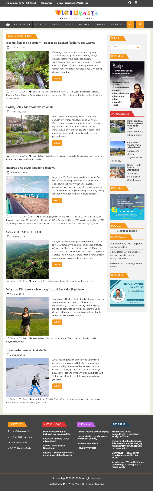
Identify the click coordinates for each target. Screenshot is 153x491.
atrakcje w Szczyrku (42, 281)
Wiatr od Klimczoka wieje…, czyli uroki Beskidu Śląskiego (45, 289)
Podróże (14, 91)
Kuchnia (84, 424)
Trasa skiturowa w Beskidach (26, 350)
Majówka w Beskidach (27, 223)
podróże (53, 95)
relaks (68, 399)
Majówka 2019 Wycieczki (77, 220)
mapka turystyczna (79, 156)
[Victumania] (7, 24)
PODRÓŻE (40, 24)
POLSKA (56, 24)
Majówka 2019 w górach (28, 220)
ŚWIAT (69, 24)
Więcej (57, 78)
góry (62, 399)
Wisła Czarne (12, 98)
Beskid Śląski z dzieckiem (79, 91)
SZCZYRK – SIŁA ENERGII (23, 232)
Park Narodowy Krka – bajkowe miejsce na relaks (126, 245)
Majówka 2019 (79, 216)
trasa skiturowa (86, 399)
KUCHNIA (84, 24)
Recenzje (119, 424)
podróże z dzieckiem (67, 95)
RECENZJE (116, 24)
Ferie (56, 399)
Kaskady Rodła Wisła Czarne (35, 95)
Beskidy (95, 91)
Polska (81, 95)
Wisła (38, 159)
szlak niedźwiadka (26, 159)
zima (44, 402)
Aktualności (120, 114)
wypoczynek (34, 402)
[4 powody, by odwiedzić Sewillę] (140, 24)
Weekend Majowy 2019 (87, 223)
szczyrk (90, 281)
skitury (75, 399)
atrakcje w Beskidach (43, 91)
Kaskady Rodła (13, 95)
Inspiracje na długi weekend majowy (30, 168)
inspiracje (66, 216)
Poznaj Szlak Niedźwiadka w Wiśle (30, 107)
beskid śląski (60, 91)
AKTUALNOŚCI (22, 24)
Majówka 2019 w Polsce (52, 220)
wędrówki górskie (94, 95)
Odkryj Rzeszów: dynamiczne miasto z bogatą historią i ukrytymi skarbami (125, 255)
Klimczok (50, 338)
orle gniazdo (71, 281)
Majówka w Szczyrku (49, 223)
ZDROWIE (100, 24)
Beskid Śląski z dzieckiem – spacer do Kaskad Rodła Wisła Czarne (50, 43)
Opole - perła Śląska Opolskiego (72, 2)
